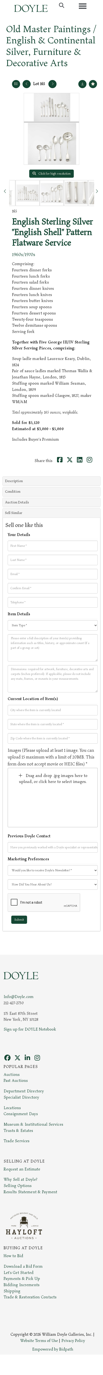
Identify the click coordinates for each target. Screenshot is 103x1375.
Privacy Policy (73, 1340)
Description (14, 481)
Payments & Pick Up (22, 1278)
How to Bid (13, 1256)
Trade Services (17, 1141)
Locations (12, 1108)
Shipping (12, 1291)
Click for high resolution (54, 174)
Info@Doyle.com (19, 996)
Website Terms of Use (39, 1340)
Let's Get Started (19, 1272)
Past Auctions (16, 1080)
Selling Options (18, 1185)
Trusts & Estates (18, 1130)
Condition (12, 492)
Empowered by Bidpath (52, 1349)
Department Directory (24, 1091)
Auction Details (17, 502)
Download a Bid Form (23, 1266)
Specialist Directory (21, 1097)
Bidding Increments (22, 1285)
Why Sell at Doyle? (20, 1179)
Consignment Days (21, 1114)
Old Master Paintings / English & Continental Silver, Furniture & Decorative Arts (51, 46)
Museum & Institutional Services (33, 1124)
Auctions (12, 1074)
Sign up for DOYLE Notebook (30, 1029)
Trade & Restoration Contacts (30, 1297)
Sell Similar (13, 513)
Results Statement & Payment (30, 1192)
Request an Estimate (22, 1169)
